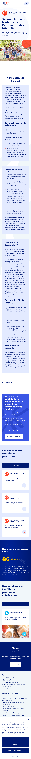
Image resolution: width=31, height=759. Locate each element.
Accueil (5, 675)
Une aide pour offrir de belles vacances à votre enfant (14, 503)
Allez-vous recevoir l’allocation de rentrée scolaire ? (15, 479)
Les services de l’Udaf (10, 693)
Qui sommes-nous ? (8, 678)
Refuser (15, 744)
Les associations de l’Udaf (10, 682)
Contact (20, 68)
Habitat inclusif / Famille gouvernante (14, 713)
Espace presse (6, 687)
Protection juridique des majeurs (12, 696)
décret (21, 103)
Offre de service (8, 68)
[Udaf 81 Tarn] (5, 3)
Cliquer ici (16, 664)
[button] (28, 719)
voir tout (15, 465)
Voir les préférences (16, 750)
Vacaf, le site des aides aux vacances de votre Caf (13, 526)
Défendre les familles (8, 680)
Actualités (5, 689)
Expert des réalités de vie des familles (13, 684)
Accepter (15, 739)
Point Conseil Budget (8, 706)
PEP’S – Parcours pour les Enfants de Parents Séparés (15, 618)
